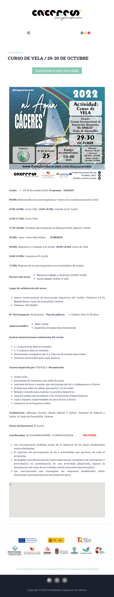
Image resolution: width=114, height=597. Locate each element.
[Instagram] (89, 33)
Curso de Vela (15, 53)
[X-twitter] (85, 33)
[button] (28, 32)
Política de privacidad (44, 569)
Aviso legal (22, 569)
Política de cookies (70, 569)
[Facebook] (82, 33)
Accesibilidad (91, 569)
